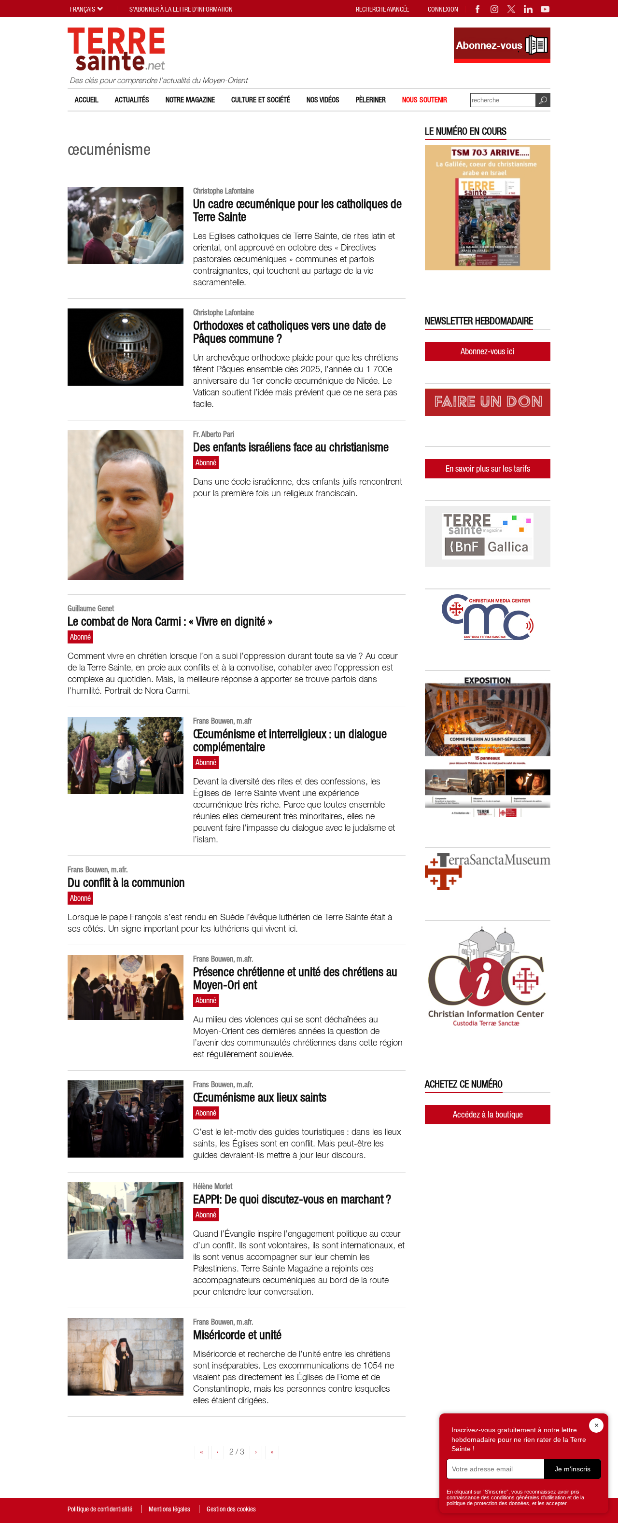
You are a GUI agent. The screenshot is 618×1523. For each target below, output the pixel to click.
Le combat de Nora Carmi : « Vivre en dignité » (170, 621)
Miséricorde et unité (237, 1334)
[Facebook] (478, 9)
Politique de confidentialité (100, 1509)
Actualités (132, 100)
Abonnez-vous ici (488, 351)
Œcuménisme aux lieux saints (259, 1097)
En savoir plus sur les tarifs (488, 468)
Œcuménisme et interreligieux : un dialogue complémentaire (290, 740)
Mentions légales (169, 1509)
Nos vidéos (323, 100)
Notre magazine (190, 100)
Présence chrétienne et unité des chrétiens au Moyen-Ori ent (295, 978)
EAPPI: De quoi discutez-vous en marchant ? (292, 1199)
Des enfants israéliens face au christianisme (291, 447)
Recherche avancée (382, 9)
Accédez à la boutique (488, 1114)
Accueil (86, 100)
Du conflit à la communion (126, 882)
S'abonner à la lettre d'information (181, 9)
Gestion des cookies (231, 1509)
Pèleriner (371, 100)
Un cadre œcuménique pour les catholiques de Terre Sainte (297, 210)
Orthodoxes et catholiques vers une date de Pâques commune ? (289, 332)
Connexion (443, 9)
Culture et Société (260, 100)
